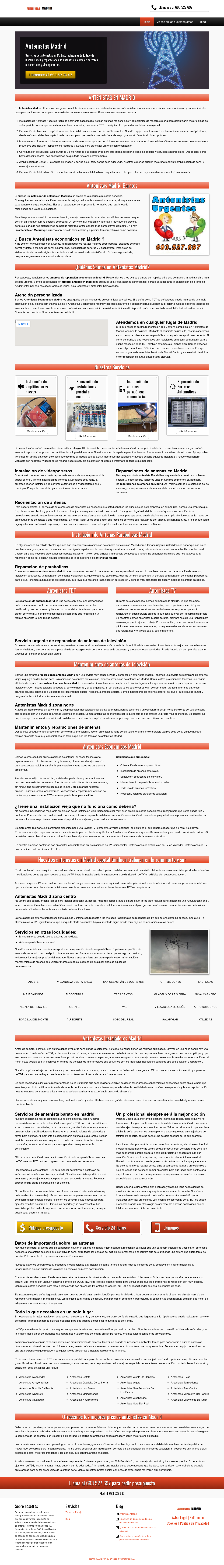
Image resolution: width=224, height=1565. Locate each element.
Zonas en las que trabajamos (175, 22)
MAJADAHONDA (33, 994)
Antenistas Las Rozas (82, 1388)
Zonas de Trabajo (73, 1511)
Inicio (147, 22)
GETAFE (74, 1007)
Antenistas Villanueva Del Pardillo (190, 1394)
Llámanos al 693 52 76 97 (50, 74)
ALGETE (33, 981)
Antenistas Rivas (180, 1377)
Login (133, 1559)
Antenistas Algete (130, 1382)
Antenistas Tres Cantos (184, 1388)
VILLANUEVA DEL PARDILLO (74, 981)
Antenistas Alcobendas (32, 1377)
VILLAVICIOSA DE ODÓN (170, 1007)
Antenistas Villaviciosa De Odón (189, 1399)
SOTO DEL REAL (123, 1019)
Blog (203, 22)
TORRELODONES (170, 981)
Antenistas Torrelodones (184, 1382)
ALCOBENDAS (74, 994)
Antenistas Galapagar (31, 1399)
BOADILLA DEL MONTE (33, 1019)
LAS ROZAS (205, 981)
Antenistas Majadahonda (84, 1394)
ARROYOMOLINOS (205, 1007)
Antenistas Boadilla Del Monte (36, 1388)
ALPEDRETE (74, 1019)
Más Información (36, 431)
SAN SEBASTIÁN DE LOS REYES (123, 981)
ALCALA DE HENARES (33, 1007)
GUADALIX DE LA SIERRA (170, 994)
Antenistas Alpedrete (31, 1394)
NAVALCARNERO (205, 994)
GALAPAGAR (170, 1019)
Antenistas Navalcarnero (84, 1399)
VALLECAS (205, 1019)
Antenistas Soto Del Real (134, 1403)
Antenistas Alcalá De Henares (137, 1377)
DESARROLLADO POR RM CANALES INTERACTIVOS (109, 1559)
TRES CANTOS (123, 994)
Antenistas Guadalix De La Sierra (89, 1382)
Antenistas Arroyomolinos (34, 1382)
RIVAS (123, 1007)
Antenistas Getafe (80, 1377)
